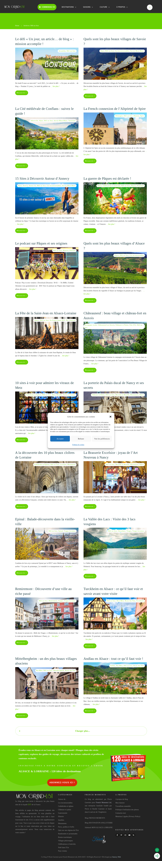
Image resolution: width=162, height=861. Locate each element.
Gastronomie (62, 813)
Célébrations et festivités (111, 185)
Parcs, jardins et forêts (66, 827)
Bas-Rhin (39, 670)
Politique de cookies (78, 445)
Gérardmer (122, 531)
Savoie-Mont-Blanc (137, 51)
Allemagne (119, 116)
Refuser (81, 439)
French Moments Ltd (103, 802)
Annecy (25, 185)
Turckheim (140, 601)
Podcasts (73, 250)
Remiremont (53, 601)
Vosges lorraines (70, 531)
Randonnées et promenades (67, 834)
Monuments (134, 395)
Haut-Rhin (120, 601)
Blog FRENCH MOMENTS (95, 818)
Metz (54, 395)
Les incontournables (122, 51)
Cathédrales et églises (65, 806)
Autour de (32, 185)
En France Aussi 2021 (57, 320)
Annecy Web (116, 857)
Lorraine (63, 464)
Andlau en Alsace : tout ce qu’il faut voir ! (113, 659)
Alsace (99, 185)
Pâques (133, 185)
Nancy (141, 395)
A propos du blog (121, 799)
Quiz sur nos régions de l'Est (68, 830)
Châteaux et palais (64, 810)
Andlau (112, 665)
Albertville (34, 120)
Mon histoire (120, 803)
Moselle (59, 395)
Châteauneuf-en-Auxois (106, 325)
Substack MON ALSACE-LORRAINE (99, 827)
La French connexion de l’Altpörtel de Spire (115, 109)
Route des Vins (130, 601)
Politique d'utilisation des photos (127, 810)
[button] (110, 416)
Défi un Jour (71, 51)
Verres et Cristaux (69, 395)
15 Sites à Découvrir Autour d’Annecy (42, 178)
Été (67, 320)
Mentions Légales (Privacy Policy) (127, 816)
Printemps (140, 185)
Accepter (60, 439)
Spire (142, 116)
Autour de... (62, 799)
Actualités (62, 51)
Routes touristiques (65, 837)
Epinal (60, 531)
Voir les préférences (102, 439)
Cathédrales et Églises (33, 395)
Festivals (72, 320)
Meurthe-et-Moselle (122, 395)
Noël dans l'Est (63, 847)
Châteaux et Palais (122, 325)
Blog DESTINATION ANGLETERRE (99, 823)
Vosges (129, 531)
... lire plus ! (55, 86)
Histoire (136, 116)
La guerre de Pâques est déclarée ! (107, 178)
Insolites (61, 820)
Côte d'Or (132, 325)
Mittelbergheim (58, 670)
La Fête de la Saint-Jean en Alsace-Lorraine (45, 313)
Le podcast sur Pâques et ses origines (41, 243)
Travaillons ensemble (123, 806)
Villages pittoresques (65, 841)
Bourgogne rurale (91, 325)
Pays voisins (62, 851)
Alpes (102, 51)
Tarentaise (72, 120)
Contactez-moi (120, 813)
